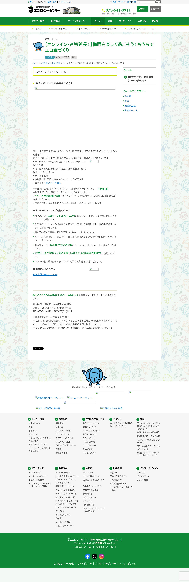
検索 (158, 2)
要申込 (66, 57)
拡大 (49, 2)
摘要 (134, 2)
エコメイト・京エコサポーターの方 (141, 29)
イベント (59, 57)
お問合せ (155, 9)
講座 (127, 101)
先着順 (73, 57)
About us (122, 2)
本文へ (32, 2)
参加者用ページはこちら (45, 274)
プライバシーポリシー (105, 563)
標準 (54, 2)
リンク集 (70, 563)
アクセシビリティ (127, 563)
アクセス (143, 9)
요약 (129, 2)
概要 (114, 2)
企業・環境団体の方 (108, 29)
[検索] (146, 1)
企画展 (128, 96)
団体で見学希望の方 (59, 29)
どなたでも (50, 57)
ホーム (35, 63)
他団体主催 (130, 106)
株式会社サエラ (53, 183)
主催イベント (55, 63)
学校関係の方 (84, 29)
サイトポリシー (85, 563)
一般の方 (37, 29)
